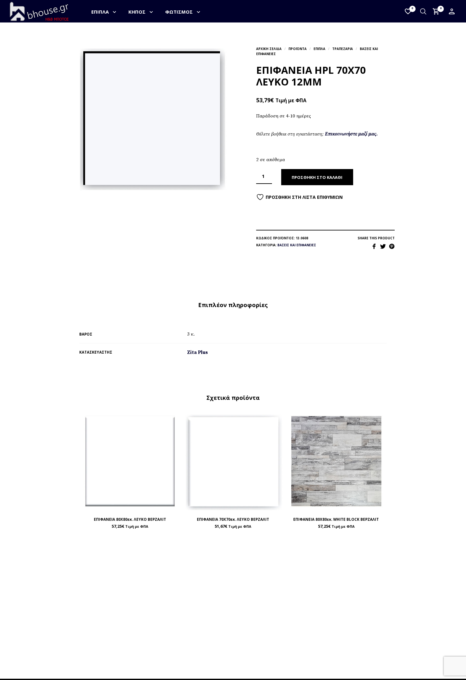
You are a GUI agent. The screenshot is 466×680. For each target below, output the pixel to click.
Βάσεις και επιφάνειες (296, 245)
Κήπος (137, 12)
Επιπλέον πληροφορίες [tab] (233, 305)
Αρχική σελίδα (269, 49)
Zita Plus (197, 352)
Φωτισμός (179, 12)
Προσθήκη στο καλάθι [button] (145, 505)
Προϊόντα (297, 49)
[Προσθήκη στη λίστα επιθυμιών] (130, 505)
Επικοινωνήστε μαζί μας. (351, 134)
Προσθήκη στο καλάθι (317, 177)
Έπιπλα (100, 12)
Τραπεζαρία (342, 49)
